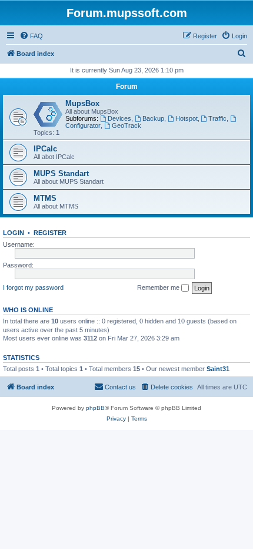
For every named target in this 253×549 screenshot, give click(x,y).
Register (50, 232)
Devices (119, 118)
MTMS (45, 198)
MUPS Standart (61, 173)
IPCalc (45, 148)
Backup (153, 118)
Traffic (217, 118)
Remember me (159, 287)
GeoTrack (126, 125)
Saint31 (218, 368)
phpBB (95, 408)
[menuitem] (31, 36)
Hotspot (186, 118)
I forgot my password (33, 287)
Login (13, 232)
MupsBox (82, 103)
